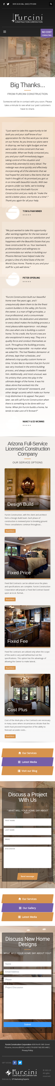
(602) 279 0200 (30, 4)
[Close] (48, 545)
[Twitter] (8, 4)
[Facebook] (4, 4)
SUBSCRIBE (27, 578)
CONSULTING (47, 33)
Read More (10, 531)
